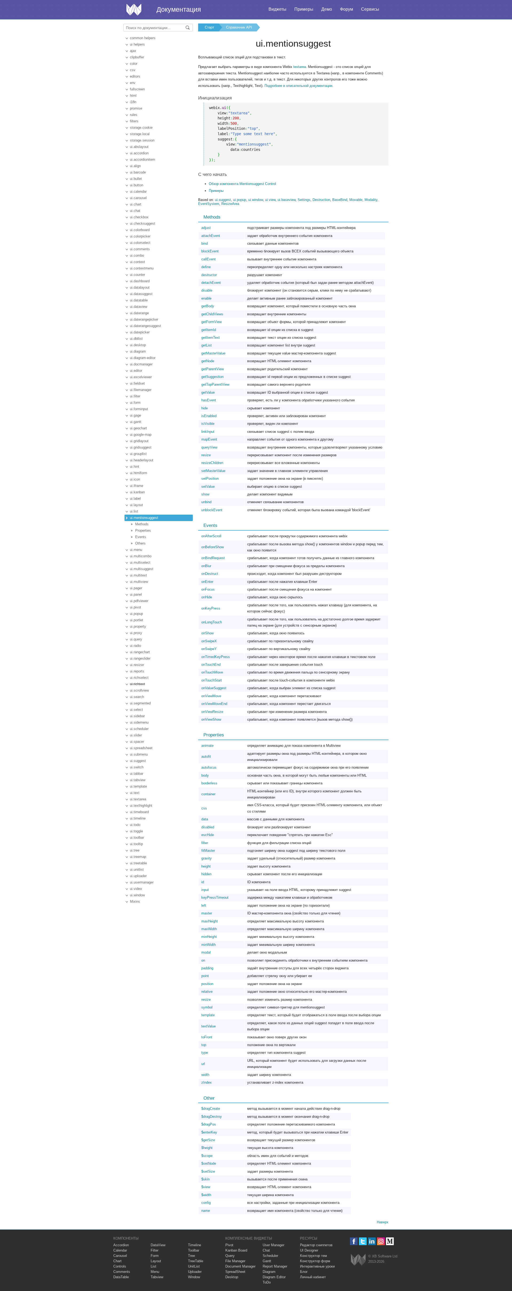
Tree (191, 1256)
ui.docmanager (141, 364)
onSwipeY (209, 649)
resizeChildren (212, 463)
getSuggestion (212, 377)
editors (135, 76)
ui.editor (136, 371)
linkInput (207, 432)
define (206, 267)
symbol (207, 1007)
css (204, 808)
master (206, 913)
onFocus (208, 589)
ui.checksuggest (142, 223)
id (202, 882)
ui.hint (134, 467)
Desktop (231, 1277)
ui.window (137, 895)
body (205, 775)
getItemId (208, 330)
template (208, 1015)
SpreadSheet (235, 1272)
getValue (208, 392)
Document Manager (240, 1266)
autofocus (209, 767)
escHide (207, 835)
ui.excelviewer (141, 377)
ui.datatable (139, 300)
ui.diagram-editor (142, 358)
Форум (346, 9)
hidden (206, 874)
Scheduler (270, 1256)
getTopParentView (215, 384)
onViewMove (211, 696)
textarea (299, 67)
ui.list (134, 511)
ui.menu (136, 550)
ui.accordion (139, 153)
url (203, 1064)
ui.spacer (137, 742)
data (204, 819)
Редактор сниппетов (316, 1245)
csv (132, 70)
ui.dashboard (140, 281)
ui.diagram (138, 351)
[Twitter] (363, 1241)
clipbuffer (137, 57)
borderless (209, 783)
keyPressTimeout (215, 897)
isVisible (207, 424)
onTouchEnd (211, 665)
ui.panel (136, 594)
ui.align (135, 166)
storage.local (140, 134)
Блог (304, 1272)
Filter (154, 1250)
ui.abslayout (139, 147)
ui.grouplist (138, 454)
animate (207, 746)
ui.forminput (139, 409)
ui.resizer (137, 665)
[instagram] (381, 1241)
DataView (158, 1245)
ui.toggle (136, 831)
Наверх (383, 1222)
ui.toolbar (137, 838)
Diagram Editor (274, 1277)
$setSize (208, 1171)
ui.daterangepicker (144, 319)
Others (140, 543)
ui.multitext (138, 575)
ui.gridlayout (139, 441)
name (205, 1211)
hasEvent (208, 400)
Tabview (157, 1277)
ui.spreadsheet (141, 748)
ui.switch (136, 767)
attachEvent (210, 236)
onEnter (207, 582)
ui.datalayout (140, 287)
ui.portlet (136, 620)
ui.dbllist (136, 339)
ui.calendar (138, 191)
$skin (205, 1179)
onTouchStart (211, 680)
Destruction (321, 200)
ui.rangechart (140, 652)
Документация (179, 9)
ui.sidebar (137, 716)
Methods (142, 524)
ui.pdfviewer (139, 601)
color (133, 64)
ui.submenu (139, 754)
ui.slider (136, 735)
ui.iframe (136, 486)
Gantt (267, 1261)
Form (155, 1256)
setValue (208, 487)
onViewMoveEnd (214, 704)
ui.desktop (138, 345)
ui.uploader (138, 876)
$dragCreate (210, 1109)
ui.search (137, 697)
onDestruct (209, 574)
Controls (119, 1266)
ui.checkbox (139, 217)
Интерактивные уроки (317, 1266)
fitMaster (208, 851)
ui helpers (137, 44)
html (133, 96)
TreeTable (195, 1261)
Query (230, 1256)
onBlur (206, 566)
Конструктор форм (315, 1261)
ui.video (136, 889)
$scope (207, 1156)
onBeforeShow (212, 547)
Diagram (269, 1272)
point (205, 976)
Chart (117, 1261)
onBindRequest (213, 558)
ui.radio (135, 646)
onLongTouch (211, 622)
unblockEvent (211, 510)
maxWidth (209, 929)
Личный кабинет (313, 1277)
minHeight (209, 937)
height (206, 866)
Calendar (120, 1250)
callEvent (208, 259)
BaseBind (339, 200)
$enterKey (209, 1132)
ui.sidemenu (139, 722)
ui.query (136, 639)
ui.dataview (138, 307)
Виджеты (277, 9)
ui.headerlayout (141, 460)
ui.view (270, 200)
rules (133, 115)
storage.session (142, 140)
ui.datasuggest (141, 294)
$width (206, 1195)
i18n (133, 102)
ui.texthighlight (141, 806)
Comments (121, 1272)
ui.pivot (135, 607)
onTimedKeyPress (215, 657)
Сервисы (370, 9)
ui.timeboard (139, 812)
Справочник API (239, 27)
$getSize (208, 1140)
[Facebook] (354, 1241)
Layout (156, 1261)
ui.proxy (136, 633)
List (153, 1266)
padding (207, 968)
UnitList (194, 1266)
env (132, 83)
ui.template (138, 786)
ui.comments (140, 249)
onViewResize (212, 712)
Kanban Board (236, 1250)
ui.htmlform (138, 473)
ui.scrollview (139, 690)
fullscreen (137, 89)
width (205, 1075)
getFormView (211, 322)
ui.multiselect (140, 562)
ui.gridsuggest (140, 447)
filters (134, 121)
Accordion (121, 1245)
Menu (155, 1272)
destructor (209, 275)
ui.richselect (139, 678)
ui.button (136, 185)
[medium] (390, 1241)
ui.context (137, 262)
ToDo (267, 1282)
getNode (207, 361)
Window (194, 1277)
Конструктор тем (313, 1256)
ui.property (138, 626)
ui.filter (135, 396)
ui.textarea (138, 799)
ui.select (136, 710)
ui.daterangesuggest (145, 326)
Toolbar (193, 1250)
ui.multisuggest (141, 569)
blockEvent (210, 251)
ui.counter (137, 275)
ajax (133, 51)
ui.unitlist (137, 870)
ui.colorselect (140, 243)
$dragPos (208, 1124)
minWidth (208, 945)
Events (140, 537)
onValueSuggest (213, 688)
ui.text (134, 793)
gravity (206, 858)
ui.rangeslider (140, 658)
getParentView (212, 369)
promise (136, 108)
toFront (206, 1037)
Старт (209, 27)
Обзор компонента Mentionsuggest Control (242, 184)
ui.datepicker (140, 332)
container (208, 794)
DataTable (121, 1277)
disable (206, 290)
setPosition (210, 479)
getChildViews (212, 314)
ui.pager (136, 588)
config (206, 1203)
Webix (358, 1260)
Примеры (303, 9)
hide (204, 408)
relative (207, 992)
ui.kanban (137, 492)
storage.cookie (141, 128)
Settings (304, 200)
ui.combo (137, 255)
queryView (209, 447)
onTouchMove (212, 672)
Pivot (229, 1245)
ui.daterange (139, 313)
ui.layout (136, 505)
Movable (355, 200)
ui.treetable (138, 863)
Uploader (195, 1272)
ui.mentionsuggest (144, 518)
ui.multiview (139, 582)
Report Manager (275, 1266)
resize (206, 455)
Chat (266, 1250)
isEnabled (209, 416)
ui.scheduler (139, 729)
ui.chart (135, 204)
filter (204, 843)
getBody (207, 306)
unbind (206, 502)
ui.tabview (137, 780)
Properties (143, 530)
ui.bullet (136, 179)
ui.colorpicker (140, 236)
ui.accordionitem (142, 160)
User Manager (273, 1245)
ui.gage (135, 415)
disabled (207, 827)
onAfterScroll (211, 536)
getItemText (210, 338)
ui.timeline (138, 818)
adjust (206, 228)
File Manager (235, 1261)
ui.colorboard (140, 230)
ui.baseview (286, 200)
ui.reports (137, 671)
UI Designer (309, 1250)
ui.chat (135, 211)
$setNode (208, 1163)
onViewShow (211, 719)
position (207, 984)
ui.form (135, 403)
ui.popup (136, 614)
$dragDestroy (211, 1117)
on (203, 960)
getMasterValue (213, 353)
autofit (206, 757)
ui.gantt (135, 422)
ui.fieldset (137, 383)
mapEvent (209, 439)
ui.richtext (137, 684)
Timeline (194, 1245)
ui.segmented (140, 703)
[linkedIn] (372, 1241)
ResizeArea (230, 204)
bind (204, 243)
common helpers (142, 38)
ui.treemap (138, 857)
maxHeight (209, 921)
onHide (206, 597)
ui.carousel (138, 198)
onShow (207, 633)
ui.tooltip (136, 844)
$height (207, 1148)
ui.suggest (138, 761)
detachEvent (211, 283)
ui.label (135, 499)
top (203, 1045)
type (204, 1053)
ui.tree (134, 850)
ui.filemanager (140, 390)
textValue (208, 1026)
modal (206, 952)
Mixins (135, 901)
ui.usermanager (142, 882)
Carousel (120, 1256)
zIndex (206, 1082)
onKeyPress (210, 608)
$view (205, 1187)
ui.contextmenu (142, 268)
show (205, 494)
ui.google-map (140, 435)
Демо (326, 9)
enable (206, 298)
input (205, 890)
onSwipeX (209, 641)
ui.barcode (138, 172)
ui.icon (135, 479)
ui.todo (135, 825)
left (203, 905)
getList (206, 345)
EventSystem (208, 204)
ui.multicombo (140, 556)
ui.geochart (138, 428)
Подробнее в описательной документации (298, 86)
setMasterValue (213, 471)
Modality (371, 200)
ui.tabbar (136, 774)
